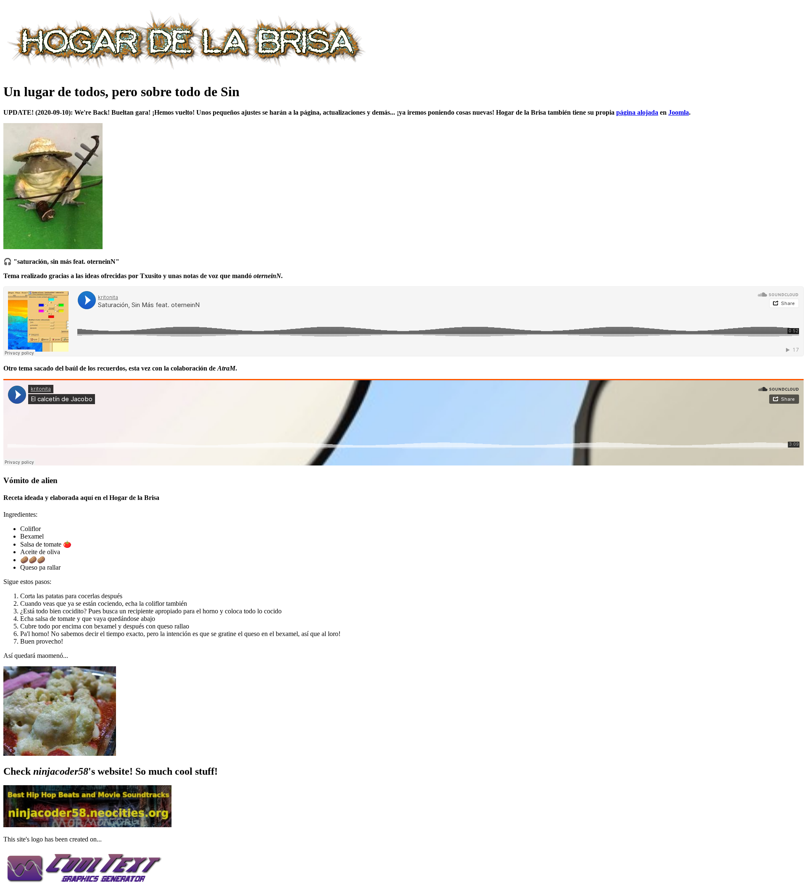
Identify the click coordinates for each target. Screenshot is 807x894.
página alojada (637, 112)
